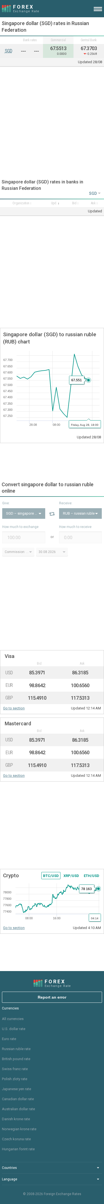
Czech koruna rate (16, 1139)
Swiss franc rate (15, 1069)
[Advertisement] (52, 123)
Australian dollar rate (18, 1109)
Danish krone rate (16, 1119)
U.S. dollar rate (13, 1029)
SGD (8, 51)
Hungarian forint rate (18, 1149)
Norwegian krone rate (19, 1129)
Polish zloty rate (14, 1079)
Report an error (52, 997)
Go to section (14, 708)
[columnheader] (22, 203)
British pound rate (16, 1059)
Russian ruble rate (16, 1049)
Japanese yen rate (16, 1089)
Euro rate (9, 1039)
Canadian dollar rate (18, 1099)
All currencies (13, 1019)
